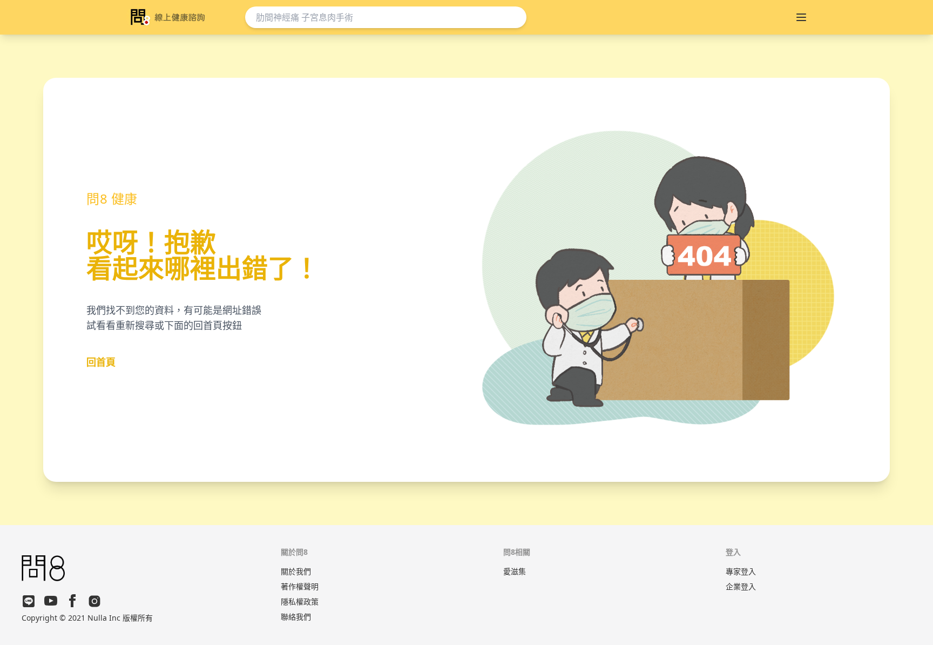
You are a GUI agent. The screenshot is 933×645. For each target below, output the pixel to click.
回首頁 (101, 361)
